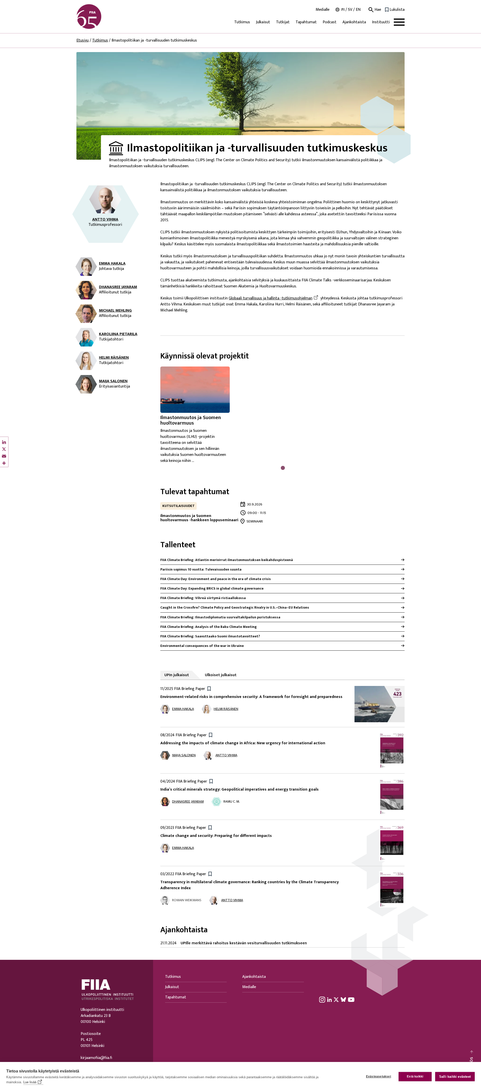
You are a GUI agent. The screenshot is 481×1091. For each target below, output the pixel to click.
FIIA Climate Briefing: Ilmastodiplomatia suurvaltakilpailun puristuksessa (220, 617)
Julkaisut (263, 22)
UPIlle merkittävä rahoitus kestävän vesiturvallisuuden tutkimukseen (244, 943)
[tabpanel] (199, 415)
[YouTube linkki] (351, 999)
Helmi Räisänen (114, 357)
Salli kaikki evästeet (455, 1076)
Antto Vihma (105, 219)
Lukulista (397, 10)
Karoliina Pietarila (118, 334)
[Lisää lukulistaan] (209, 688)
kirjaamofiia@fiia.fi (96, 1058)
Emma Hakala (112, 263)
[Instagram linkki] (322, 999)
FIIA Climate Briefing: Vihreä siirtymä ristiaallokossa (203, 598)
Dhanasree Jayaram (118, 287)
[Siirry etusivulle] (100, 16)
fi (342, 9)
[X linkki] (336, 999)
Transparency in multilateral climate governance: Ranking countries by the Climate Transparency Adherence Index (249, 885)
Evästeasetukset (378, 1076)
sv (350, 9)
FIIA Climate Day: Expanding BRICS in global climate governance (212, 588)
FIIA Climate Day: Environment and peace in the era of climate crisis (215, 579)
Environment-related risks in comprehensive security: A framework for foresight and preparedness (251, 696)
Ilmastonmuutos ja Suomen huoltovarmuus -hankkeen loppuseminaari (199, 518)
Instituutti (381, 22)
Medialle (322, 10)
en (358, 9)
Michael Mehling (115, 310)
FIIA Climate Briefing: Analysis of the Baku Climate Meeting (208, 627)
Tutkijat (283, 22)
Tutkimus (242, 22)
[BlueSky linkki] (343, 999)
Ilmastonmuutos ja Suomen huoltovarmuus (190, 420)
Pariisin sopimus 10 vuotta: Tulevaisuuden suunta (201, 569)
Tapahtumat (306, 22)
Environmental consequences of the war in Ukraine (202, 646)
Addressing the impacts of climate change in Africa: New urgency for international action (242, 743)
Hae (377, 10)
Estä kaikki (415, 1076)
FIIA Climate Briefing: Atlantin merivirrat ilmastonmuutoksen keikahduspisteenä (226, 560)
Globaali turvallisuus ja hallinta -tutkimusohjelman (274, 298)
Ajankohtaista (354, 22)
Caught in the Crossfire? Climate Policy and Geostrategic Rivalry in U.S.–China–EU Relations (234, 607)
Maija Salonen (113, 381)
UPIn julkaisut (176, 675)
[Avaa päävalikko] (399, 22)
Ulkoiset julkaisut (220, 675)
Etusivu (82, 40)
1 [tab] (282, 467)
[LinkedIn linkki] (329, 999)
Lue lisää (29, 1082)
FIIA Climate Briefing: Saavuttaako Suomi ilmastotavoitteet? (210, 636)
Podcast (329, 22)
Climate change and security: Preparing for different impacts (216, 835)
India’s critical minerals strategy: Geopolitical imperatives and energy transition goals (239, 789)
